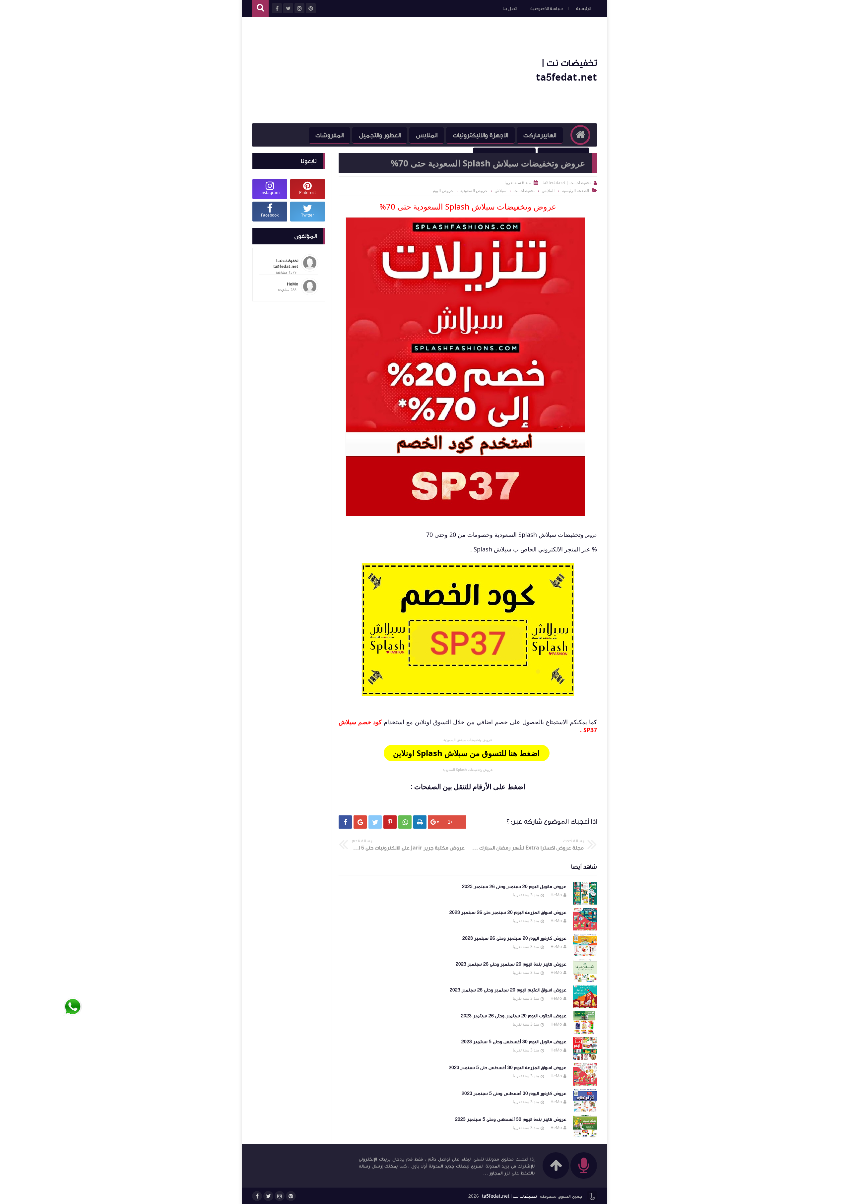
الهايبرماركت (539, 135)
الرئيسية (583, 9)
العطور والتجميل (380, 135)
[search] (260, 8)
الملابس (426, 135)
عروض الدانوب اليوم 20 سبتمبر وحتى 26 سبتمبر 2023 (513, 1016)
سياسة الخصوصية (546, 9)
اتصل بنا (510, 9)
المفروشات (329, 135)
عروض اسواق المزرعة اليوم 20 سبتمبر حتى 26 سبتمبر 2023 (507, 912)
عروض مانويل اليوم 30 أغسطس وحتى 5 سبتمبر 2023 (513, 1042)
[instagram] (280, 1196)
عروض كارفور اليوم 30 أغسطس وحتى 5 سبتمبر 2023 (514, 1093)
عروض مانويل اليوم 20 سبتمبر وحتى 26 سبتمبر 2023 (514, 886)
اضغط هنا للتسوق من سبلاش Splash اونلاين (466, 752)
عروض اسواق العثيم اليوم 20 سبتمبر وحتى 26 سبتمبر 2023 (508, 990)
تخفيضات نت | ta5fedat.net (509, 1196)
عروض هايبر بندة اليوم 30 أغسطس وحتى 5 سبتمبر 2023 (510, 1119)
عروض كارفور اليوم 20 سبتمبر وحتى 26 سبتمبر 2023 (514, 938)
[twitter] (268, 1196)
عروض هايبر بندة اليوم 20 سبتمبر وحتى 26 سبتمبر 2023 (511, 964)
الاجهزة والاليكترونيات (480, 135)
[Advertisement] (372, 70)
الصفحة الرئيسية (575, 190)
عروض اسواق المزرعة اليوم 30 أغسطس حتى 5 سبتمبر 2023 (507, 1067)
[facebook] (257, 1196)
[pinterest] (291, 1196)
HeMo (556, 895)
